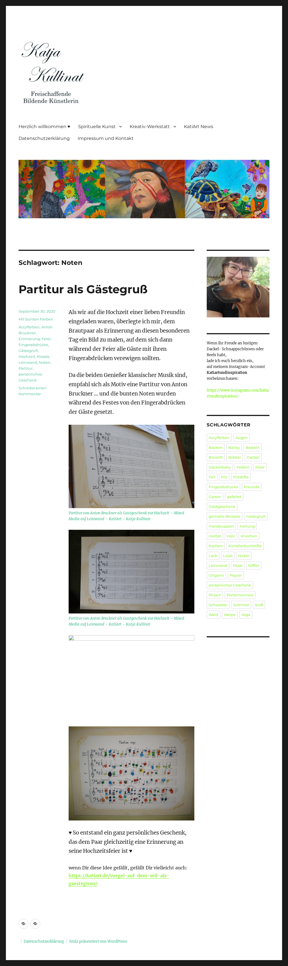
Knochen (249, 536)
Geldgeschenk (222, 506)
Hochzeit (27, 356)
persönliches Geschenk (230, 585)
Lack (213, 555)
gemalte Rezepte (224, 516)
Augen (241, 437)
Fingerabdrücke (33, 344)
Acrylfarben (29, 327)
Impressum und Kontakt (106, 138)
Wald (213, 614)
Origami (216, 575)
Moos (237, 565)
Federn (243, 467)
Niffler (253, 565)
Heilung (247, 526)
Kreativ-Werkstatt (150, 126)
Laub (228, 555)
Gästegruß (28, 350)
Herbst (215, 536)
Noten (44, 362)
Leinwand (28, 362)
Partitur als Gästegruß (83, 289)
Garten (215, 496)
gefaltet (234, 496)
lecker (243, 555)
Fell (212, 477)
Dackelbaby (220, 467)
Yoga (245, 614)
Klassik (43, 356)
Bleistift (216, 457)
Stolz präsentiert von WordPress (98, 941)
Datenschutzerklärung (44, 138)
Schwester (218, 605)
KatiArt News (198, 126)
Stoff (259, 605)
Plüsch (215, 595)
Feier (46, 339)
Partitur (26, 368)
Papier (236, 575)
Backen (216, 447)
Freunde (252, 487)
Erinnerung (29, 339)
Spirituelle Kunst (97, 126)
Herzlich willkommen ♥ (44, 126)
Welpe (230, 614)
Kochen (216, 546)
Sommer (241, 605)
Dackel (253, 457)
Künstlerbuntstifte (245, 546)
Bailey (234, 447)
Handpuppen (221, 526)
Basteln (253, 447)
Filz (224, 477)
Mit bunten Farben (36, 319)
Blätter (234, 457)
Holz (231, 536)
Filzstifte (241, 477)
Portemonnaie (240, 595)
